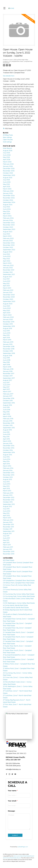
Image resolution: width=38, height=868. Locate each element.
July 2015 (6, 432)
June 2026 (7, 155)
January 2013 (7, 495)
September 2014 (9, 452)
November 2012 (8, 500)
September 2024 (9, 202)
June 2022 (7, 256)
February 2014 (8, 468)
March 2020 (7, 315)
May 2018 (6, 362)
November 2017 (8, 373)
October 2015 (8, 425)
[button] (6, 774)
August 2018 (7, 355)
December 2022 (9, 243)
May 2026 (6, 157)
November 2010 (8, 554)
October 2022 (8, 247)
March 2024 (7, 216)
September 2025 (9, 175)
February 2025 (8, 191)
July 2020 (6, 306)
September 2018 (9, 353)
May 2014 (6, 461)
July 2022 (6, 254)
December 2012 (8, 497)
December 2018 (8, 346)
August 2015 (7, 430)
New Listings (7, 137)
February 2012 (8, 520)
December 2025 (8, 168)
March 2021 (7, 288)
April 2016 (6, 414)
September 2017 (9, 378)
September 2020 (9, 301)
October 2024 (8, 200)
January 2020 (8, 319)
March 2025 (7, 189)
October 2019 (8, 324)
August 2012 (7, 506)
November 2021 (8, 270)
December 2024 (9, 195)
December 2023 (9, 223)
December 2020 (9, 295)
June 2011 (6, 538)
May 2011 (6, 540)
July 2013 (6, 482)
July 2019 (6, 331)
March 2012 (7, 518)
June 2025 (7, 182)
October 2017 (8, 376)
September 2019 (9, 326)
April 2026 (6, 159)
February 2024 (8, 218)
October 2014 (8, 450)
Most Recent (7, 148)
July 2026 (6, 153)
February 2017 (8, 394)
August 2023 (7, 231)
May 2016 (6, 412)
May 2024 (6, 211)
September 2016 (9, 403)
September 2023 (9, 229)
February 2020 (8, 317)
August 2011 (7, 533)
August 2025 (7, 177)
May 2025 (6, 184)
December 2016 (8, 398)
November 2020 (9, 297)
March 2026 (7, 162)
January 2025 (8, 193)
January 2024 (8, 220)
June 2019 (6, 333)
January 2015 (7, 443)
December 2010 (8, 551)
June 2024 (7, 209)
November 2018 (8, 349)
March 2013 (7, 491)
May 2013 (6, 486)
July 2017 (6, 382)
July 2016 (6, 407)
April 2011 (6, 542)
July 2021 (6, 279)
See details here (8, 76)
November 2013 (8, 475)
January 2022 (8, 267)
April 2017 (6, 389)
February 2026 (8, 164)
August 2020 (7, 304)
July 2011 (6, 536)
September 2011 (8, 531)
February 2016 (8, 418)
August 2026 (7, 150)
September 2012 (9, 504)
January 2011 (7, 549)
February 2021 (8, 290)
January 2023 (8, 240)
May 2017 (6, 387)
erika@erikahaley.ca (13, 769)
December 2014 (8, 446)
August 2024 (7, 204)
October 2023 (8, 227)
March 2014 (7, 466)
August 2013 (7, 479)
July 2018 (6, 358)
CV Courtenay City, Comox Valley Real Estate (18, 594)
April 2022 (6, 261)
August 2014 (7, 455)
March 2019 (7, 340)
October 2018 (8, 351)
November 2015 (8, 423)
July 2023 (6, 234)
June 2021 (6, 281)
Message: (11, 811)
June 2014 (6, 459)
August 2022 (7, 252)
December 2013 (8, 473)
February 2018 (8, 369)
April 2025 (6, 186)
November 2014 (8, 448)
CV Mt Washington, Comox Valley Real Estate (19, 603)
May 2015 (6, 437)
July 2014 (6, 457)
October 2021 (8, 272)
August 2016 (7, 405)
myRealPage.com (22, 846)
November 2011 (8, 527)
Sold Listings (7, 142)
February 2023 (8, 238)
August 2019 (7, 328)
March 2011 (7, 545)
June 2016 (6, 409)
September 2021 (9, 274)
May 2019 (6, 335)
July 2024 (6, 207)
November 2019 (8, 322)
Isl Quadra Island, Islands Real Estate (16, 607)
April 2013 (6, 488)
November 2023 (9, 225)
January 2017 (7, 396)
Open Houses (8, 139)
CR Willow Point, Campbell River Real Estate (18, 583)
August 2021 (7, 277)
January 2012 (7, 522)
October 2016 (8, 400)
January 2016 (7, 421)
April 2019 (6, 337)
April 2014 (6, 464)
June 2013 (6, 484)
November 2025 (8, 171)
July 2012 (6, 509)
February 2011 (8, 547)
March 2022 (7, 263)
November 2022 (9, 245)
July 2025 (6, 180)
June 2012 (6, 511)
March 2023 (7, 236)
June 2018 (6, 360)
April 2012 (6, 515)
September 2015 (9, 428)
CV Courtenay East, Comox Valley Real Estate (19, 596)
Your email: (12, 801)
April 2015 (6, 439)
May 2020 (6, 310)
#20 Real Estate (8, 560)
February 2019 (8, 342)
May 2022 (6, 259)
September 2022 (9, 250)
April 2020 (6, 313)
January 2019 (7, 344)
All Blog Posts (8, 135)
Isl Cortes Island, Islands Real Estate (15, 605)
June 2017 (6, 385)
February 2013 (8, 493)
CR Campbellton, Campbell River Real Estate (19, 580)
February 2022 (8, 265)
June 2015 (6, 434)
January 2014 (7, 470)
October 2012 (8, 502)
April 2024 (6, 213)
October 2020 (8, 299)
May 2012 (6, 513)
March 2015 (7, 441)
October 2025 (8, 173)
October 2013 (8, 477)
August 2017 (7, 380)
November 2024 (9, 198)
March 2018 (7, 367)
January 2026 (8, 166)
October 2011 (7, 529)
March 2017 (7, 391)
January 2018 (7, 371)
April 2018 (6, 364)
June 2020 (7, 308)
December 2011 (8, 524)
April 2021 (6, 286)
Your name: (12, 790)
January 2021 (7, 292)
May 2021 (6, 283)
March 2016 (7, 416)
